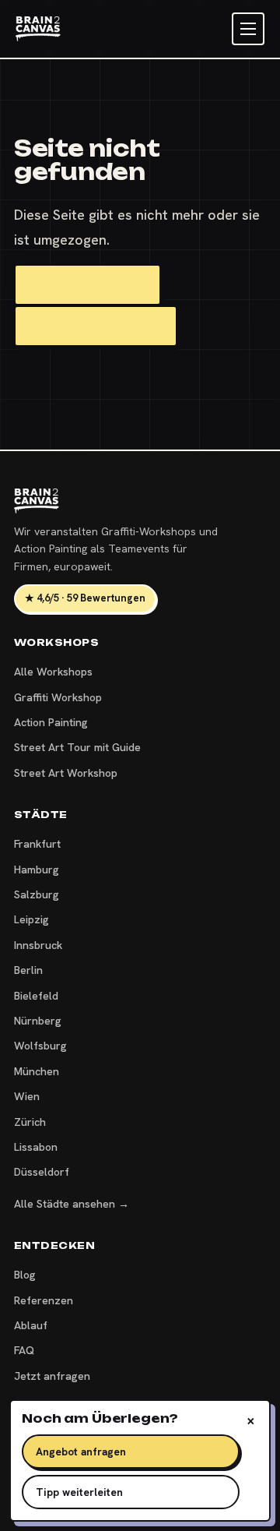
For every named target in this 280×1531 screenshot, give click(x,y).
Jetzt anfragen (52, 1376)
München (36, 1071)
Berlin (28, 970)
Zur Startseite (87, 284)
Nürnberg (37, 1021)
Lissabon (36, 1147)
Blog (25, 1275)
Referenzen (43, 1300)
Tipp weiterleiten (79, 1492)
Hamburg (36, 870)
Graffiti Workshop (58, 697)
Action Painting (51, 722)
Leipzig (31, 919)
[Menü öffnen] (248, 28)
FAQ (24, 1350)
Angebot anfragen (81, 1452)
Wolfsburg (40, 1046)
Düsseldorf (41, 1172)
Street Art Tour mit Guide (77, 747)
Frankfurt (37, 844)
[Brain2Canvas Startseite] (38, 28)
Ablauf (30, 1325)
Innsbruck (38, 945)
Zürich (30, 1122)
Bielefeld (36, 996)
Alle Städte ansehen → (71, 1204)
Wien (27, 1096)
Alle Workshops (95, 325)
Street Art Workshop (65, 773)
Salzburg (36, 894)
